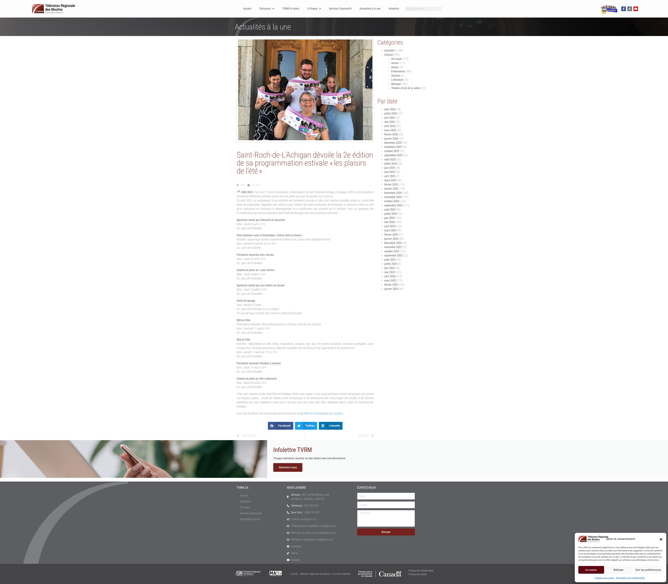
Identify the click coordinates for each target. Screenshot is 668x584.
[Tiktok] (629, 8)
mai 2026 (389, 122)
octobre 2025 (391, 151)
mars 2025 (390, 180)
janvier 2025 (391, 188)
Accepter (591, 569)
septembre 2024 (393, 205)
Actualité (389, 50)
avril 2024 (389, 226)
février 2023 (391, 284)
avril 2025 (389, 176)
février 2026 (391, 134)
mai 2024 (389, 222)
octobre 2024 (391, 201)
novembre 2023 (393, 247)
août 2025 (390, 159)
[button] (661, 539)
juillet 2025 (390, 163)
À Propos (312, 8)
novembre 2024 (393, 197)
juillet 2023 (390, 263)
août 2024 (390, 209)
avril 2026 (389, 126)
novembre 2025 (393, 147)
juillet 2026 (390, 113)
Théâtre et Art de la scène (405, 88)
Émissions (265, 8)
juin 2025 (389, 167)
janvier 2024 (391, 238)
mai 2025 (389, 172)
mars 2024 (390, 230)
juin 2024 (389, 218)
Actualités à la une (370, 8)
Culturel (388, 54)
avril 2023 (389, 276)
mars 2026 (390, 130)
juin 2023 (389, 268)
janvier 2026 (391, 138)
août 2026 (390, 109)
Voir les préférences (648, 569)
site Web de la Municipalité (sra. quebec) (321, 413)
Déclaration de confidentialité (630, 578)
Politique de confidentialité (420, 570)
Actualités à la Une (250, 519)
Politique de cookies (604, 578)
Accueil (247, 8)
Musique (396, 84)
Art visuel (396, 59)
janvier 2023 (391, 289)
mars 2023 (390, 280)
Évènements (398, 71)
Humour (395, 75)
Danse (394, 67)
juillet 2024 (390, 213)
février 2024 (391, 234)
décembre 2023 (393, 243)
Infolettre (394, 8)
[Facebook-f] (623, 8)
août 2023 (390, 259)
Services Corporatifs (340, 8)
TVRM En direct (290, 8)
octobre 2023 (391, 251)
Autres (395, 63)
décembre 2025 (393, 142)
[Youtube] (635, 8)
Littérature (397, 79)
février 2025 (391, 184)
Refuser (619, 569)
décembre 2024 (393, 192)
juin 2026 (389, 117)
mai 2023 (389, 272)
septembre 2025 (393, 155)
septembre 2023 (393, 255)
